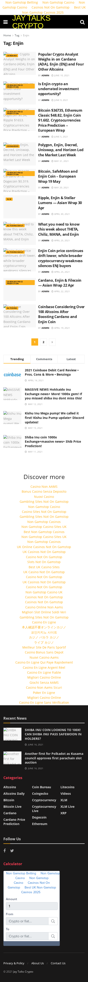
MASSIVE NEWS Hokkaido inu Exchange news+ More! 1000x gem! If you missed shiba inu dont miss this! (53, 393)
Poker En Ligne (44, 692)
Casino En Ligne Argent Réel (44, 667)
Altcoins (12, 308)
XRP (63, 813)
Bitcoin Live (12, 806)
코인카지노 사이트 (44, 632)
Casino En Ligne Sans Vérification (44, 702)
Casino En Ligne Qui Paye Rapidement (44, 662)
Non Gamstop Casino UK (44, 592)
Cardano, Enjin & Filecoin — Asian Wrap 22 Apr (59, 283)
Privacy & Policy (13, 963)
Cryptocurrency (44, 800)
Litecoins (67, 787)
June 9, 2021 (60, 100)
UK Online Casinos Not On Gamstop (44, 547)
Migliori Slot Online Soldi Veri (44, 612)
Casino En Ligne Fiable (44, 672)
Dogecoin (39, 817)
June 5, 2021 (60, 136)
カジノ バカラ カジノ (44, 637)
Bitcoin (8, 800)
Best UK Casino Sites (44, 567)
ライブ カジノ (44, 642)
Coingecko (12, 146)
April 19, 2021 (61, 327)
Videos (65, 793)
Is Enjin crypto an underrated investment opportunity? (58, 88)
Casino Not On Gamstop (44, 557)
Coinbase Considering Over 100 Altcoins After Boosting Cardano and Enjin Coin (61, 314)
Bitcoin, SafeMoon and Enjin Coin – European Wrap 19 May (57, 176)
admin (45, 75)
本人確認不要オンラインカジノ (44, 627)
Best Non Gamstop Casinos (44, 532)
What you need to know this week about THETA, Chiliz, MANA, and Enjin (58, 229)
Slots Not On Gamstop (44, 562)
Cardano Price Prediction (15, 86)
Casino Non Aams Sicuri (44, 687)
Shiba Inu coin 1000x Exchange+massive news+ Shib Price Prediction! (53, 441)
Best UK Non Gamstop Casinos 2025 (54, 9)
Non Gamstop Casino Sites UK (44, 527)
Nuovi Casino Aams (44, 657)
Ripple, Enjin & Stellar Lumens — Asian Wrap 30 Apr (60, 202)
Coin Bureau (41, 787)
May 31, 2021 (61, 161)
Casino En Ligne (44, 622)
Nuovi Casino (44, 496)
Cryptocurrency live (44, 808)
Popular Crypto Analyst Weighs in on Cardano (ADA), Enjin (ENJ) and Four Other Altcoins (61, 62)
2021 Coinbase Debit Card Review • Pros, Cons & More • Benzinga (52, 372)
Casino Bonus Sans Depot (44, 652)
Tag (17, 35)
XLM (9, 199)
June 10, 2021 (61, 75)
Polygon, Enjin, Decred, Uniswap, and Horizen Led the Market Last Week (60, 149)
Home (7, 35)
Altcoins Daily (15, 225)
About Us (37, 963)
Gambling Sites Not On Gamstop (44, 501)
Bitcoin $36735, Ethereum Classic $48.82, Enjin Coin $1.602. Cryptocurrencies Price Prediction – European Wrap (60, 120)
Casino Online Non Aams (44, 607)
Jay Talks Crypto (23, 971)
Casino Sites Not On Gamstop (44, 512)
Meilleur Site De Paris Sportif (44, 647)
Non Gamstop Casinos (44, 522)
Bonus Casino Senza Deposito (44, 491)
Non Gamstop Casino (44, 507)
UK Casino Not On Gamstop (44, 572)
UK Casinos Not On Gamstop (44, 552)
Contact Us (58, 963)
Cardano (12, 55)
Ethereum (39, 824)
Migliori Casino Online (44, 677)
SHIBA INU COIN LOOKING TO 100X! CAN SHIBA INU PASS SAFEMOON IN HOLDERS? (53, 734)
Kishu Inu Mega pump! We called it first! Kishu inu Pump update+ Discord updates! (54, 417)
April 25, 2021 (61, 240)
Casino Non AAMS (44, 486)
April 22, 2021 (61, 291)
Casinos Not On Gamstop (50, 7)
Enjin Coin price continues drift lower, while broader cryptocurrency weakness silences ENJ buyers (60, 258)
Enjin (26, 35)
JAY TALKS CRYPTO (31, 22)
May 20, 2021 (61, 187)
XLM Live (67, 806)
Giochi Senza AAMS (44, 682)
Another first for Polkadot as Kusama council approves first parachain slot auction (54, 757)
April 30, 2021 (61, 214)
